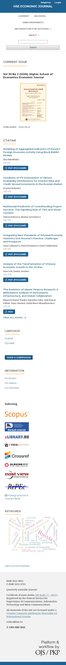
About (33, 35)
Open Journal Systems (17, 565)
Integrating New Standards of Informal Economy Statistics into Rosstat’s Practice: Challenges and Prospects (32, 238)
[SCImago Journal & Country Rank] (17, 498)
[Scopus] (17, 417)
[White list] (17, 430)
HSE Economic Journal (33, 6)
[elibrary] (17, 437)
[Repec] (17, 488)
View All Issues (13, 317)
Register (46, 2)
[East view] (17, 478)
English (9, 338)
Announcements (33, 22)
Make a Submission (19, 357)
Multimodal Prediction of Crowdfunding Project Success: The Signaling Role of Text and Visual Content (32, 209)
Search (33, 47)
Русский (9, 343)
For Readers (10, 378)
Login (58, 2)
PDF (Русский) (17, 168)
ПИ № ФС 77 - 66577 (46, 594)
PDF (10, 311)
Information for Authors (32, 28)
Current (23, 16)
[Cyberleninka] (17, 446)
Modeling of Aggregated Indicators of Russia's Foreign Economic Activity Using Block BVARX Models (31, 152)
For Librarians (12, 387)
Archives (40, 16)
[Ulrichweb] (17, 466)
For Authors (10, 383)
